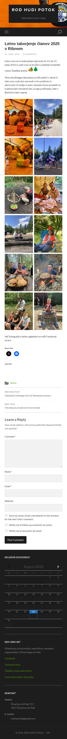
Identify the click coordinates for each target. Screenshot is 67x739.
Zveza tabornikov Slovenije (19, 676)
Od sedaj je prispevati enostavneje (22, 406)
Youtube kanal (12, 664)
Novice (13, 383)
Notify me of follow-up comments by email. (30, 525)
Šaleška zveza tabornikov (18, 670)
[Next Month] (58, 566)
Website (9, 501)
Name (8, 471)
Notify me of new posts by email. (25, 530)
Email (8, 486)
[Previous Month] (9, 566)
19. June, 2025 (12, 54)
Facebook (10, 658)
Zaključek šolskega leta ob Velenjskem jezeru (28, 394)
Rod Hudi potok (33, 9)
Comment (10, 436)
